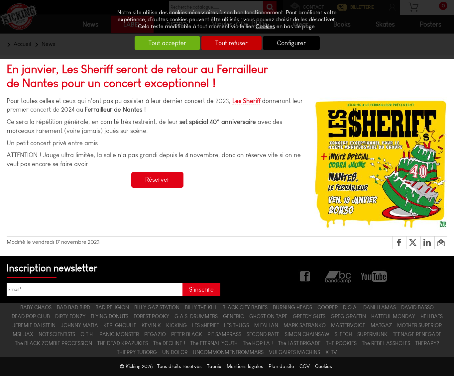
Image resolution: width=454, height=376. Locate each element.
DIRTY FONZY (70, 316)
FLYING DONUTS (109, 316)
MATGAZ (381, 325)
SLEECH (343, 334)
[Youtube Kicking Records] (374, 276)
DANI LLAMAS (379, 307)
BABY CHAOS (36, 307)
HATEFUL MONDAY (393, 316)
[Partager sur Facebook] (399, 242)
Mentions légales (245, 366)
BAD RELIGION (112, 307)
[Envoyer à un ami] (440, 242)
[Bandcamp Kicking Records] (339, 276)
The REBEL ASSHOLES (386, 343)
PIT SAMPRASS (224, 334)
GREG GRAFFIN (348, 316)
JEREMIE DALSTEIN (34, 325)
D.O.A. (350, 307)
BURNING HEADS (292, 307)
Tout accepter (167, 43)
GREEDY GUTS (309, 316)
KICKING (176, 325)
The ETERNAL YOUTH (214, 343)
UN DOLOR (174, 352)
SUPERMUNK (372, 334)
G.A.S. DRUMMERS (196, 316)
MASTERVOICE (348, 325)
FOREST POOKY (151, 316)
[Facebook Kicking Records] (305, 276)
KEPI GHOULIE (119, 325)
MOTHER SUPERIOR (419, 325)
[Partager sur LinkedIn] (427, 242)
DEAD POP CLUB (31, 316)
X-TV (331, 352)
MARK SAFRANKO (305, 325)
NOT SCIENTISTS (57, 334)
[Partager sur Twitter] (413, 242)
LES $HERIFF (205, 325)
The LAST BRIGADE (299, 343)
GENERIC (233, 316)
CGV (304, 366)
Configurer (291, 43)
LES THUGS (236, 325)
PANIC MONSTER (119, 334)
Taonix (214, 366)
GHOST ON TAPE (268, 316)
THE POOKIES (341, 343)
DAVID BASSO (417, 307)
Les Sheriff (246, 101)
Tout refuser (231, 43)
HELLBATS (431, 316)
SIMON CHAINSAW (307, 334)
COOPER (327, 307)
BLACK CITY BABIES (245, 307)
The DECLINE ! (169, 343)
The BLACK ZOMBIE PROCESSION (53, 343)
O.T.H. (87, 334)
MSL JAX (23, 334)
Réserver (157, 179)
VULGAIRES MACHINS (294, 352)
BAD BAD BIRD (73, 307)
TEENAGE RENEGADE (417, 334)
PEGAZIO (155, 334)
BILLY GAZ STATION (156, 307)
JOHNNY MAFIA (79, 325)
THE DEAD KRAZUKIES (122, 343)
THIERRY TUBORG (137, 352)
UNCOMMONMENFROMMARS (228, 352)
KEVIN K (151, 325)
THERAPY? (427, 343)
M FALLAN (266, 325)
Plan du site (281, 366)
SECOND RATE (263, 334)
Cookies (265, 26)
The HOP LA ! (258, 343)
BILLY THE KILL (201, 307)
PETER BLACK (186, 334)
